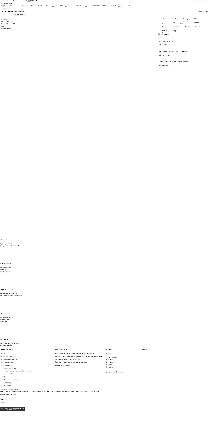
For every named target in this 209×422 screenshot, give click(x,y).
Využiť (28, 1)
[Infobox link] (7, 12)
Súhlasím (13, 394)
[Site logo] (9, 5)
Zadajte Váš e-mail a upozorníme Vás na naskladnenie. (12, 409)
